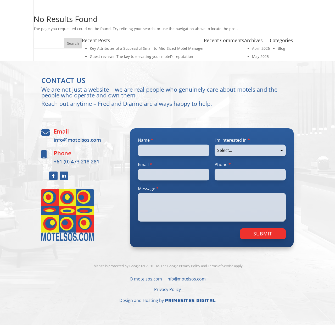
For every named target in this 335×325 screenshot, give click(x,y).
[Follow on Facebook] (53, 176)
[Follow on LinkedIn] (64, 176)
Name (145, 140)
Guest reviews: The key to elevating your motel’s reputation (141, 56)
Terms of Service (220, 265)
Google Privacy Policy (183, 265)
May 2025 (260, 56)
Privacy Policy (167, 289)
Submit (262, 233)
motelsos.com (148, 279)
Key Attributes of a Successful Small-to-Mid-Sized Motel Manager (147, 48)
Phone (223, 164)
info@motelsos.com (77, 139)
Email (145, 164)
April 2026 (261, 48)
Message (148, 188)
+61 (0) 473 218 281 (76, 161)
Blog (281, 48)
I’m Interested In (232, 140)
